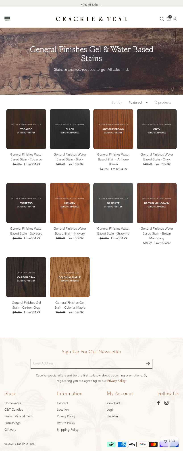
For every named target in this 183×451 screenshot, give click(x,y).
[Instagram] (166, 403)
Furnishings (12, 423)
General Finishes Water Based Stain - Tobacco (26, 157)
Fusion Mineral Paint (18, 416)
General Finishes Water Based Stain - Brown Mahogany (157, 233)
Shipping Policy (67, 429)
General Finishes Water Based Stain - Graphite (113, 231)
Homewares (12, 403)
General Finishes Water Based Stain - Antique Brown (113, 159)
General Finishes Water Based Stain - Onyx (157, 157)
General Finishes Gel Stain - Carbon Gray (26, 305)
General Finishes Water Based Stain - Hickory (70, 231)
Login (110, 409)
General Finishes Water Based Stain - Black (70, 157)
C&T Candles (13, 409)
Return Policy (66, 423)
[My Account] (175, 19)
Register (112, 416)
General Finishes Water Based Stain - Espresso (26, 231)
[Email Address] (147, 364)
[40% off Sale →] (91, 5)
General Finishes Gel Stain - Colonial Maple (69, 305)
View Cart (113, 403)
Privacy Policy (66, 416)
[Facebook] (158, 403)
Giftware (10, 429)
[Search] (162, 19)
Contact (62, 403)
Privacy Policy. (116, 380)
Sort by (117, 102)
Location (63, 409)
